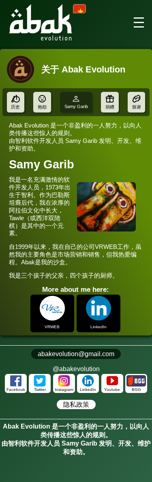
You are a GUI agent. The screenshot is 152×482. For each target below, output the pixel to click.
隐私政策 (76, 404)
